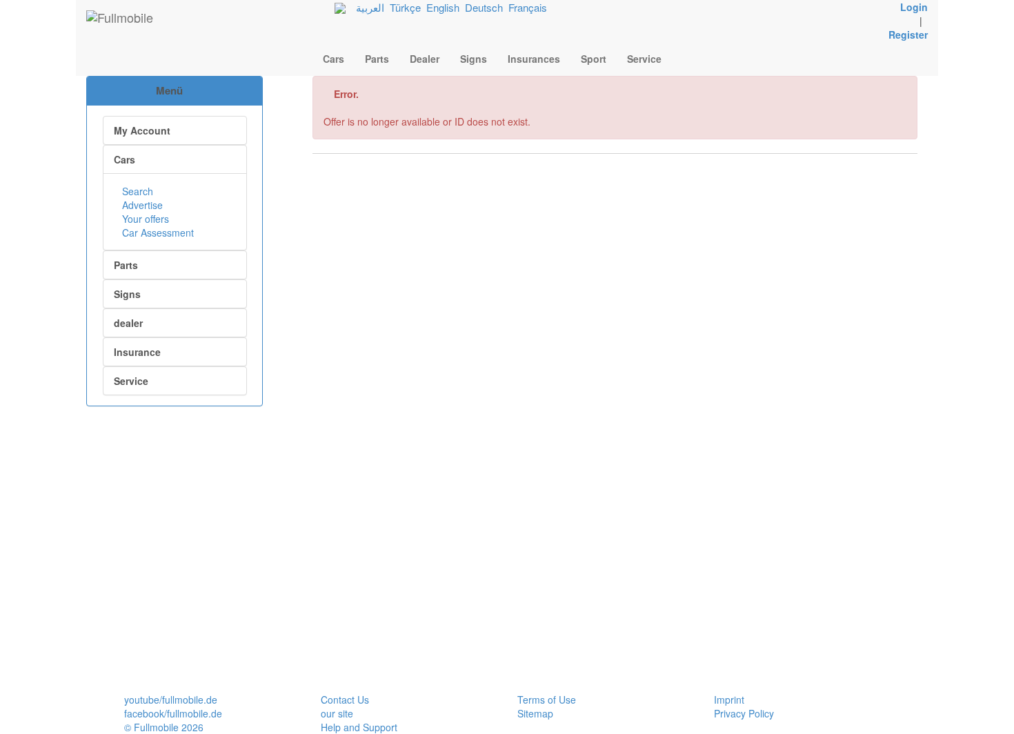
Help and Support (359, 727)
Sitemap (535, 713)
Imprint (729, 699)
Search (136, 191)
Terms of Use (546, 699)
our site (337, 713)
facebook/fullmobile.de (173, 713)
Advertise (141, 205)
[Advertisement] (174, 479)
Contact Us (345, 699)
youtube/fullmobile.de (170, 699)
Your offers (144, 219)
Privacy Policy (744, 713)
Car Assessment (156, 232)
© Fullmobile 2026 (163, 727)
